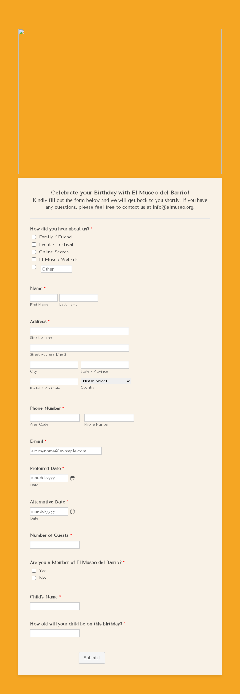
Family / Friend (55, 237)
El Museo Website (59, 259)
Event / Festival (56, 244)
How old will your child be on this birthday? (77, 624)
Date (34, 485)
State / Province (94, 371)
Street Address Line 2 (48, 355)
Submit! (92, 658)
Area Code (39, 425)
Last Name (68, 305)
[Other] (40, 267)
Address (40, 321)
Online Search (54, 252)
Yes (43, 570)
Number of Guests (51, 535)
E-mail (38, 441)
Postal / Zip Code (45, 388)
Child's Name (45, 596)
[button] (72, 478)
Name (38, 288)
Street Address (42, 338)
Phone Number (47, 408)
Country (87, 387)
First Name (39, 305)
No (42, 578)
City (33, 371)
